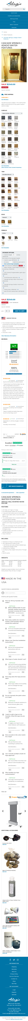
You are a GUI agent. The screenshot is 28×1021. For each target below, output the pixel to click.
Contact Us (14, 978)
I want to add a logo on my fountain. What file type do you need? (15, 716)
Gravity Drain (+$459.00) (10, 289)
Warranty (14, 969)
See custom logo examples (11, 264)
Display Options (11, 436)
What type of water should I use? (15, 659)
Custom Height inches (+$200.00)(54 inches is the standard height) (11, 256)
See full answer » (20, 612)
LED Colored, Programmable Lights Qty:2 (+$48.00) (13, 273)
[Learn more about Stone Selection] (24, 265)
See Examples (5, 165)
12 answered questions (7, 492)
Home (5, 32)
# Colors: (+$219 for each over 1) (14, 262)
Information (14, 963)
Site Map (14, 983)
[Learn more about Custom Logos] (18, 260)
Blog (14, 981)
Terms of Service (14, 976)
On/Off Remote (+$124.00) (11, 277)
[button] (23, 615)
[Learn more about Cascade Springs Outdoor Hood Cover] (3, 287)
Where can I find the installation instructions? (15, 641)
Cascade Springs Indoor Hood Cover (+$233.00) (12, 280)
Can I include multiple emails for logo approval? (15, 754)
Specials (14, 994)
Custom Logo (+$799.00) (10, 260)
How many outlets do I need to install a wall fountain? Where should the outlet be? (15, 621)
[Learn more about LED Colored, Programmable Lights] (3, 275)
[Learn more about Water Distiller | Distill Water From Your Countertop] (3, 270)
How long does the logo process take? (15, 677)
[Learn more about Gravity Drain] (17, 289)
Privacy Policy (14, 974)
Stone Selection (13, 265)
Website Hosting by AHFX (16, 1019)
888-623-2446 (17, 1010)
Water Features (7, 34)
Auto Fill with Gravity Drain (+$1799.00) (14, 291)
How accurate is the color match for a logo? (15, 735)
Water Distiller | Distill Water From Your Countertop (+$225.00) (13, 268)
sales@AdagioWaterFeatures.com (15, 1013)
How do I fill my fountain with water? (14, 601)
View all (3, 791)
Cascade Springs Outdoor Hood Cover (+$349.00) (13, 285)
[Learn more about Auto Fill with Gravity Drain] (3, 293)
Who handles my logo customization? (12, 773)
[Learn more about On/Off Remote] (19, 277)
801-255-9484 (16, 1008)
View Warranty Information (8, 335)
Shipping (14, 966)
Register (14, 992)
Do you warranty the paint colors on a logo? (15, 696)
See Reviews (4, 99)
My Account (14, 986)
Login (14, 989)
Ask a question (20, 492)
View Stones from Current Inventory (11, 167)
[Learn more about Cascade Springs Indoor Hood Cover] (3, 282)
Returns (14, 971)
